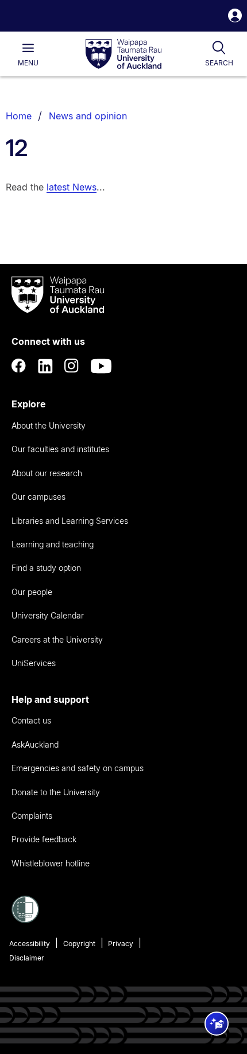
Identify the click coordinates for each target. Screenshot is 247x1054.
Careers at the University (57, 639)
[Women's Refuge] (25, 919)
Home (19, 116)
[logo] (123, 54)
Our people (31, 592)
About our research (46, 473)
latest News (72, 187)
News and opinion (88, 116)
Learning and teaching (52, 544)
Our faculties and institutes (60, 449)
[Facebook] (18, 366)
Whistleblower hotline (50, 863)
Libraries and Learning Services (69, 521)
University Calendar (47, 615)
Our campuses (38, 496)
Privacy (120, 943)
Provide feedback (43, 839)
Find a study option (46, 568)
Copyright (79, 943)
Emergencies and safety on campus (77, 768)
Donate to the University (55, 792)
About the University (48, 425)
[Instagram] (71, 366)
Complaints (31, 815)
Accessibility (29, 943)
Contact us (31, 720)
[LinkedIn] (45, 366)
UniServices (33, 663)
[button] (235, 17)
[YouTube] (101, 366)
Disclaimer (26, 958)
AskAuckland (35, 744)
